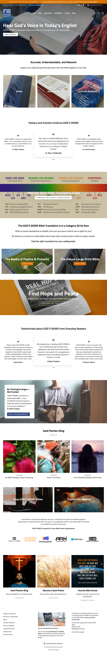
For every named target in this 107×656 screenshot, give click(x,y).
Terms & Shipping (8, 625)
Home (34, 13)
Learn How (53, 598)
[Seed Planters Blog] (19, 571)
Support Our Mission (9, 613)
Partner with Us (8, 5)
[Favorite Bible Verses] (87, 571)
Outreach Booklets (9, 622)
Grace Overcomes (53, 477)
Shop (40, 13)
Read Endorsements (18, 414)
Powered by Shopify (53, 650)
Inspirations (48, 13)
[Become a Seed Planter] (53, 571)
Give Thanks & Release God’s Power (88, 477)
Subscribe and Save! (21, 5)
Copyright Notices (9, 628)
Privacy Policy (8, 634)
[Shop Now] (27, 261)
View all (53, 435)
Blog (73, 13)
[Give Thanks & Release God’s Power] (87, 456)
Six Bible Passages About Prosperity (19, 477)
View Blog (19, 598)
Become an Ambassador (36, 5)
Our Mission (58, 13)
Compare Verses (88, 600)
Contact (67, 13)
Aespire (81, 632)
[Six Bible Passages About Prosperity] (19, 456)
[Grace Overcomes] (53, 456)
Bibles (5, 619)
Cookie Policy (7, 631)
